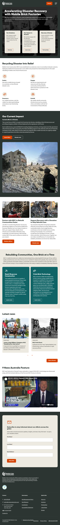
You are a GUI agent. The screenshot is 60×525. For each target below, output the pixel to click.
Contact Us (5, 513)
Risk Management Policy (27, 499)
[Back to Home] (7, 3)
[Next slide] (32, 355)
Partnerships (46, 49)
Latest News (44, 507)
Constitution (25, 504)
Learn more (28, 49)
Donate (49, 3)
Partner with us (8, 241)
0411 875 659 (7, 499)
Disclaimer (35, 520)
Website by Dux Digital (28, 520)
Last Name (9, 444)
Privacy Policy (43, 520)
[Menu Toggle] (56, 3)
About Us (43, 499)
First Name (9, 436)
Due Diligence (25, 502)
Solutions (10, 49)
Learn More (7, 137)
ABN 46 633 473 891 (53, 520)
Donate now (18, 137)
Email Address (10, 451)
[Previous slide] (28, 355)
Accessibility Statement (27, 507)
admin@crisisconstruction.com (11, 502)
